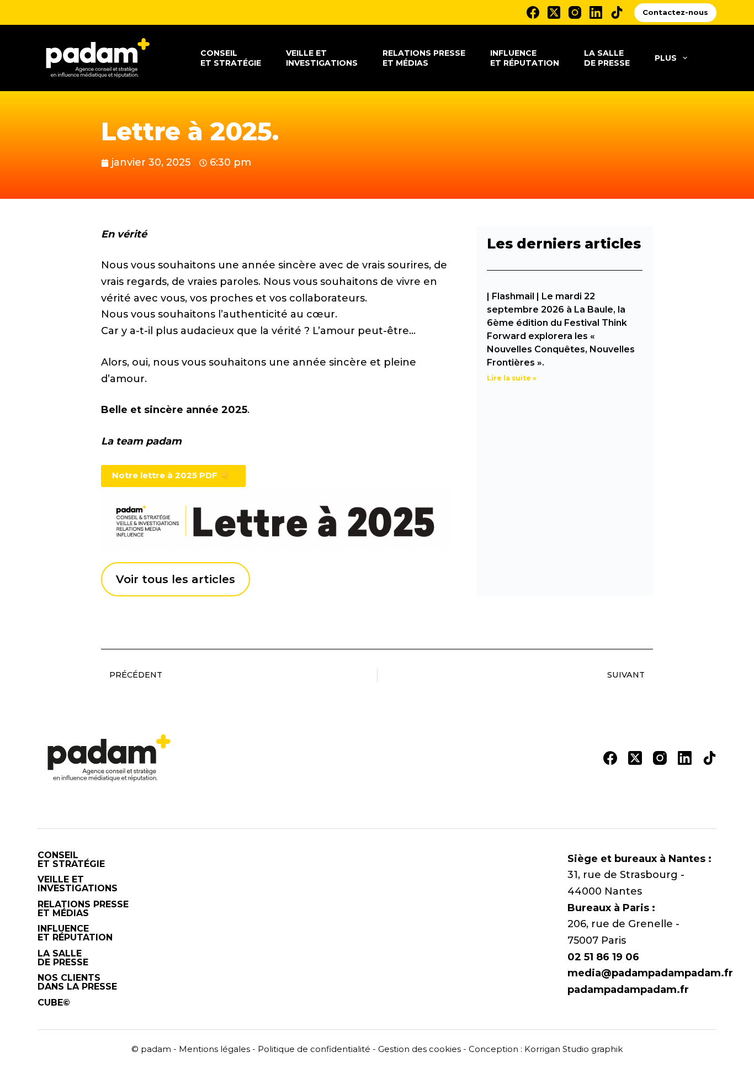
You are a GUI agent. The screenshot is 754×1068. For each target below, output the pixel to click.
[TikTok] (616, 12)
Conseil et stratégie (230, 58)
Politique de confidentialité (314, 1049)
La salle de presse (607, 58)
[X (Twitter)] (554, 12)
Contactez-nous (675, 12)
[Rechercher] (712, 58)
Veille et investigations (322, 58)
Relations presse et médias (424, 58)
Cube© (54, 1002)
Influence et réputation (524, 58)
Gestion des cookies (419, 1049)
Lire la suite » (512, 378)
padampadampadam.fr (628, 990)
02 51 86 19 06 (603, 957)
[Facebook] (533, 12)
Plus (666, 58)
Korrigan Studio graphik (573, 1049)
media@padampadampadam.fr (650, 973)
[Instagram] (575, 12)
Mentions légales (214, 1049)
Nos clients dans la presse (77, 982)
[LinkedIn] (596, 12)
